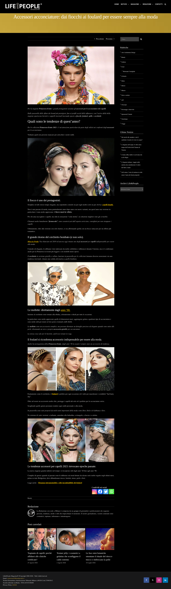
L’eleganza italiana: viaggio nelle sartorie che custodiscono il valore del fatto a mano (130, 164)
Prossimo (109, 39)
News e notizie (125, 95)
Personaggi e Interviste (127, 109)
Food (122, 67)
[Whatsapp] (111, 491)
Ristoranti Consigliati (129, 71)
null (122, 100)
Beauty (30, 498)
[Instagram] (94, 491)
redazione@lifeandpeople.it (15, 578)
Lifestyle (123, 76)
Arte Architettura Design (128, 52)
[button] (165, 4)
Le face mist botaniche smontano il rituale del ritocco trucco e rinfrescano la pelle (99, 556)
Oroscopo (124, 105)
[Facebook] (100, 491)
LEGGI (14, 585)
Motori (123, 86)
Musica (123, 90)
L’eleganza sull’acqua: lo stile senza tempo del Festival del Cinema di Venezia (131, 147)
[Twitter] (105, 491)
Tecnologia (124, 119)
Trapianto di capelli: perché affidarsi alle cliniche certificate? (40, 556)
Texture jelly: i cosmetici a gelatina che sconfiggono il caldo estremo (68, 556)
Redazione (33, 506)
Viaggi (123, 124)
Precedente (100, 39)
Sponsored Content (126, 114)
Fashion (123, 62)
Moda (123, 81)
